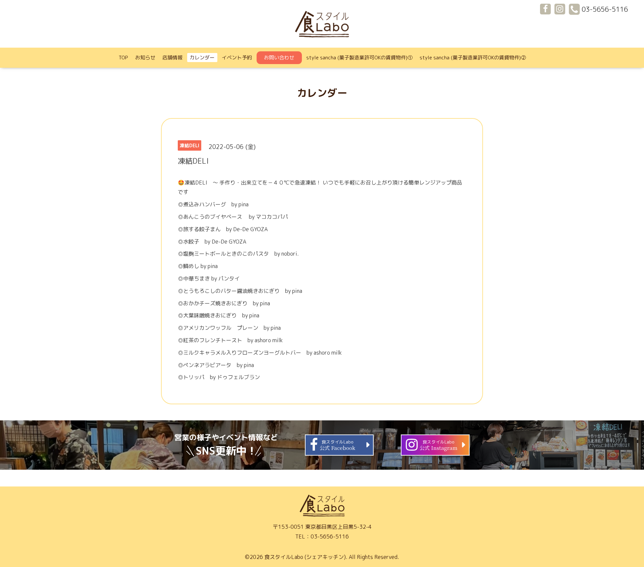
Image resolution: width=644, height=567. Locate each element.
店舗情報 (172, 57)
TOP (123, 57)
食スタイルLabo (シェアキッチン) (305, 557)
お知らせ (145, 57)
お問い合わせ (279, 57)
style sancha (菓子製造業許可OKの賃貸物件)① (359, 57)
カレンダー (202, 57)
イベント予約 (237, 57)
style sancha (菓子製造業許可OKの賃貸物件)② (473, 57)
